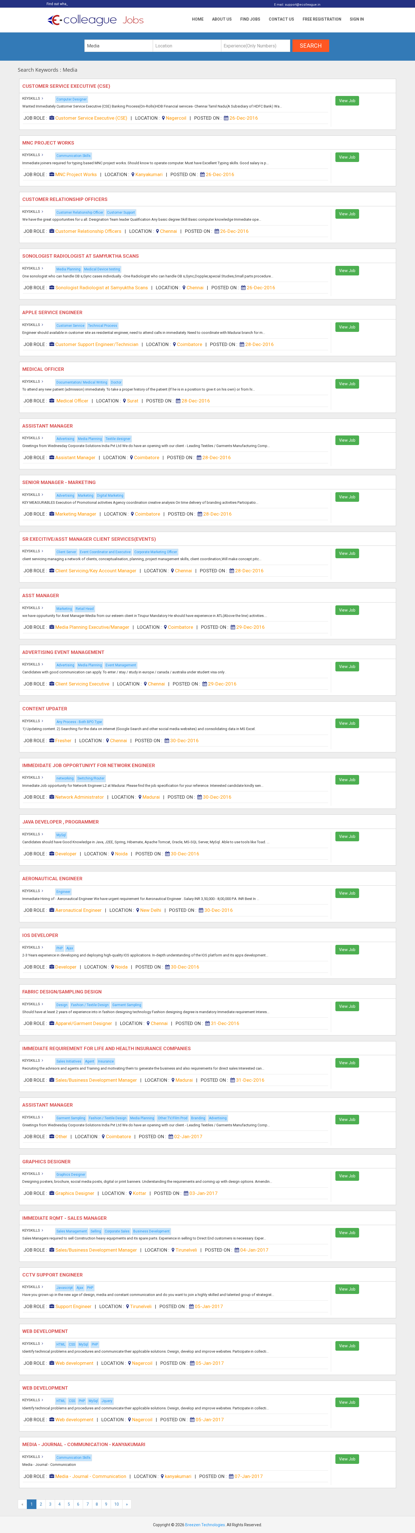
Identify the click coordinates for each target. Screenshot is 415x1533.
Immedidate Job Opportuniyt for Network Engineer (89, 765)
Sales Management (71, 1231)
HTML (60, 1344)
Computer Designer (71, 99)
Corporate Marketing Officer (155, 552)
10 (116, 1504)
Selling (96, 1231)
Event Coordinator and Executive (105, 552)
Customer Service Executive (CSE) (66, 86)
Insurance (106, 1061)
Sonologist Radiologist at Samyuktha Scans (81, 256)
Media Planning (68, 269)
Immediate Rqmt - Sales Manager (65, 1218)
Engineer (63, 892)
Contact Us (281, 19)
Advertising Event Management (64, 652)
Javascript (64, 1288)
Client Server (66, 552)
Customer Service (70, 326)
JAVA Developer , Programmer (61, 822)
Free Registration (322, 19)
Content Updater (45, 708)
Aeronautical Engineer (53, 878)
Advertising (65, 439)
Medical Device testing (102, 269)
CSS (72, 1344)
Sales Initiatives (68, 1061)
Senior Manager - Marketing (59, 482)
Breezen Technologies (205, 1525)
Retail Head (85, 609)
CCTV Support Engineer (53, 1275)
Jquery (107, 1401)
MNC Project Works (48, 143)
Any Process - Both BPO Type (79, 722)
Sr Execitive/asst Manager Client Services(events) (89, 539)
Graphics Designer (47, 1161)
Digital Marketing (110, 496)
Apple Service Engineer (53, 312)
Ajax (69, 948)
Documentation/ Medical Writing (81, 382)
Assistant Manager (48, 426)
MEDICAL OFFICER (43, 369)
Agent (89, 1061)
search (311, 45)
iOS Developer (40, 935)
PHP (59, 948)
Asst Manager (41, 595)
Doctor (116, 382)
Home (198, 19)
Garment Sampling (126, 1005)
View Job (347, 100)
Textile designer (118, 439)
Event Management (121, 665)
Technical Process (102, 326)
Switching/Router (90, 778)
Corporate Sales (117, 1231)
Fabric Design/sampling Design (62, 992)
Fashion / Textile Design (90, 1005)
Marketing (85, 496)
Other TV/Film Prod (172, 1118)
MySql (61, 835)
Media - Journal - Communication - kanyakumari (84, 1444)
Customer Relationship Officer (79, 212)
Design (61, 1005)
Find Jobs (250, 19)
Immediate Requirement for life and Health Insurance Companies (107, 1048)
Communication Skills (73, 156)
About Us (222, 19)
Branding (198, 1118)
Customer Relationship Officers (66, 199)
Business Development (151, 1231)
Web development (45, 1331)
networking (65, 778)
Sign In (357, 19)
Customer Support (121, 212)
